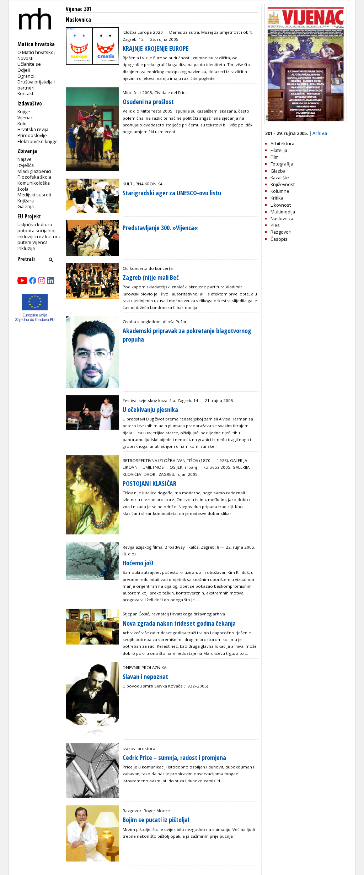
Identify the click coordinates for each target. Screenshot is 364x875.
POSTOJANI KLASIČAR (149, 483)
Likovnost (281, 205)
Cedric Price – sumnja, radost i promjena (174, 757)
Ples (275, 225)
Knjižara (25, 200)
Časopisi (280, 239)
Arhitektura (282, 143)
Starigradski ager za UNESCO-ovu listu (172, 193)
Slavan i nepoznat (145, 676)
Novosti (25, 58)
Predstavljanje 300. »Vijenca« (160, 227)
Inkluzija (26, 248)
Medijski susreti (34, 194)
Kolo (22, 123)
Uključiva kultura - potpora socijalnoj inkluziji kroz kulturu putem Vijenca (38, 233)
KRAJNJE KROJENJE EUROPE (156, 48)
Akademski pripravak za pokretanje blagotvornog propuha (187, 334)
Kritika (277, 198)
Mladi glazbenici (34, 171)
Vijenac (25, 117)
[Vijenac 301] (305, 122)
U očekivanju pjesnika (150, 409)
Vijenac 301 (78, 9)
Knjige (23, 111)
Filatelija (279, 150)
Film (275, 157)
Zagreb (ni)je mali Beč (151, 277)
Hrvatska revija (32, 129)
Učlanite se (29, 64)
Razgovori (281, 232)
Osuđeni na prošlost (148, 101)
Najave (24, 159)
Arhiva (319, 133)
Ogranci (25, 76)
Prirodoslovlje (32, 135)
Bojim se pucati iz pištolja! (156, 819)
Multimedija (283, 211)
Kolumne (280, 191)
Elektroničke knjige (37, 141)
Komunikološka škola (33, 186)
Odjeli (23, 70)
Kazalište (280, 177)
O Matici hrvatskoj (36, 52)
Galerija (25, 206)
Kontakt (25, 93)
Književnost (283, 184)
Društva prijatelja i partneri (36, 84)
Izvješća (25, 165)
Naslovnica (282, 218)
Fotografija (282, 164)
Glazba (278, 171)
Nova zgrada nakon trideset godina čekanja (179, 623)
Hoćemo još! (138, 563)
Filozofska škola (34, 177)
